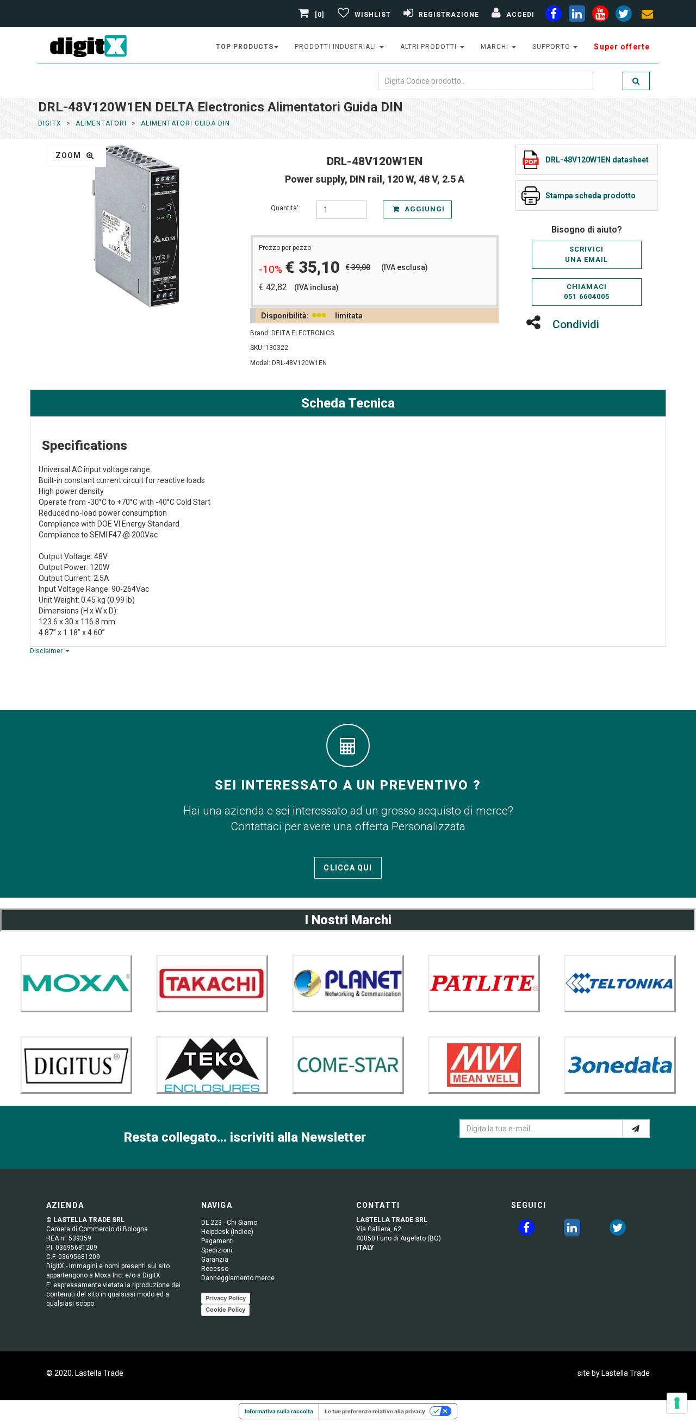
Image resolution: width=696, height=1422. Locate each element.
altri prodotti (429, 47)
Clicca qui (348, 867)
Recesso (214, 1269)
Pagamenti (217, 1241)
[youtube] (600, 16)
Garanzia (214, 1259)
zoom (69, 155)
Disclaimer (47, 651)
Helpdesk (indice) (227, 1232)
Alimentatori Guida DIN (185, 123)
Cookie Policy (225, 1309)
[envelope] (647, 16)
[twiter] (624, 16)
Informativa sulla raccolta (279, 1411)
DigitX (49, 123)
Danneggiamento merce (238, 1278)
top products (245, 47)
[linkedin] (577, 16)
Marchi (496, 47)
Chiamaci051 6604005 (587, 292)
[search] (636, 81)
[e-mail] (636, 1128)
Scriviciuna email (586, 254)
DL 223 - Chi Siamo (229, 1222)
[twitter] (618, 1229)
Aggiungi (423, 209)
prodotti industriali (336, 47)
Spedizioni (216, 1250)
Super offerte (622, 46)
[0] (320, 14)
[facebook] (553, 16)
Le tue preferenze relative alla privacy (375, 1411)
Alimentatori (101, 123)
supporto (552, 47)
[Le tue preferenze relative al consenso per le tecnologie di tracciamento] (677, 1403)
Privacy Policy (226, 1298)
